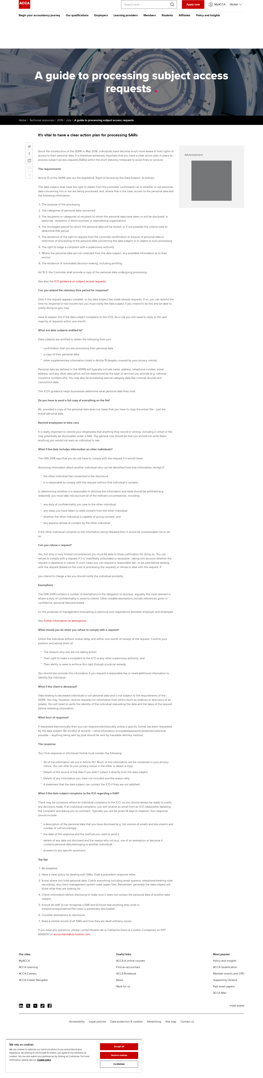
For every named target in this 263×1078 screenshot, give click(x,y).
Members (149, 15)
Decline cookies (119, 1055)
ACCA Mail (219, 993)
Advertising (154, 1021)
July (68, 120)
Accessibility (77, 1021)
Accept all (119, 1046)
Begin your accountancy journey (39, 15)
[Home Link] (237, 1006)
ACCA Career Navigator (33, 980)
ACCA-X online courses (130, 961)
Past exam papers (224, 986)
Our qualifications (77, 15)
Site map (170, 1021)
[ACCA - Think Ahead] (24, 8)
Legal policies (97, 1021)
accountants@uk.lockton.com (71, 934)
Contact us (187, 1021)
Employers (101, 15)
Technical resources (41, 120)
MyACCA (24, 961)
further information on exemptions (65, 621)
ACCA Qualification (225, 967)
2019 (60, 120)
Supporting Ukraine (225, 980)
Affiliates (184, 15)
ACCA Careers (27, 973)
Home (22, 120)
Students (167, 15)
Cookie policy (44, 1060)
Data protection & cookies (126, 1021)
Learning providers (126, 15)
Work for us (123, 986)
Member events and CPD (228, 973)
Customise (119, 1064)
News (119, 980)
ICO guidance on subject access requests (80, 281)
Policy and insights (208, 15)
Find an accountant (128, 967)
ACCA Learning (28, 967)
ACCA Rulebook (126, 973)
